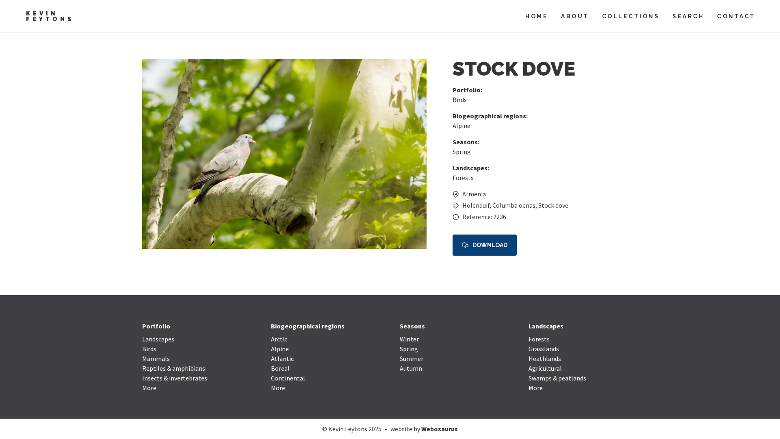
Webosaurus (439, 429)
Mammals (156, 358)
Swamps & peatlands (557, 378)
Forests (463, 178)
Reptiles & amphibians (173, 368)
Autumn (411, 368)
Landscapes (158, 339)
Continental (288, 378)
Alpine (461, 126)
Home (536, 16)
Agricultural (545, 368)
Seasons (412, 326)
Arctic (279, 339)
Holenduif (476, 205)
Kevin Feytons (50, 16)
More (149, 388)
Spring (462, 152)
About (575, 16)
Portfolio (156, 326)
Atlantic (282, 358)
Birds (460, 100)
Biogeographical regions (307, 326)
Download (489, 245)
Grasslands (544, 349)
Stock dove (553, 205)
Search (688, 16)
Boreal (280, 368)
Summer (411, 358)
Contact (736, 16)
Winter (409, 339)
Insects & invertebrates (174, 378)
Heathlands (545, 358)
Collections (631, 16)
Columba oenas (513, 205)
